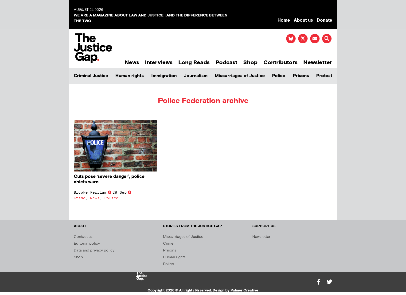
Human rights (129, 76)
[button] (326, 38)
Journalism (195, 76)
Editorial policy (87, 243)
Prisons (301, 76)
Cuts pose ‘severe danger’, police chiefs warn (109, 179)
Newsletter (317, 62)
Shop (250, 62)
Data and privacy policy (94, 250)
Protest (324, 76)
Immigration (164, 76)
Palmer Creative (244, 290)
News (132, 62)
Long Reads (194, 62)
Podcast (226, 62)
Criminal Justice (91, 76)
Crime (80, 198)
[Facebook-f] (318, 282)
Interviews (158, 62)
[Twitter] (329, 282)
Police (278, 76)
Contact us (83, 236)
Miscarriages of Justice (240, 76)
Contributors (280, 62)
